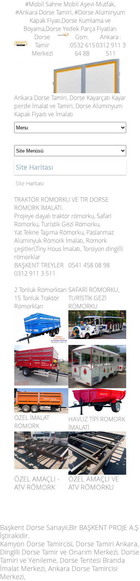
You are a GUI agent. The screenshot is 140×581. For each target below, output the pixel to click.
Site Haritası (30, 183)
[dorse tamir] (21, 36)
